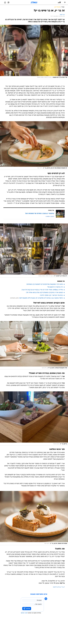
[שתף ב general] (5, 2)
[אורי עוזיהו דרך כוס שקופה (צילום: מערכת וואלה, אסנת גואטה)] (34, 52)
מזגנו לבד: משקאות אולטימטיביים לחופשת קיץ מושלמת (44, 284)
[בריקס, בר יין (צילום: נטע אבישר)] (34, 418)
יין (64, 587)
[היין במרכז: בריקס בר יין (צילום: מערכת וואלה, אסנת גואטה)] (34, 250)
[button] (59, 2)
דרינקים (55, 587)
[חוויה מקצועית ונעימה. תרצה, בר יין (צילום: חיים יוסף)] (34, 345)
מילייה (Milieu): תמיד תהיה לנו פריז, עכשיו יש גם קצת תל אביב (42, 290)
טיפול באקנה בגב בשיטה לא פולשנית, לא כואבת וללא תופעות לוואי (41, 298)
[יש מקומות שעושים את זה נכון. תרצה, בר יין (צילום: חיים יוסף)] (34, 145)
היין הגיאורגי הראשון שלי (55, 287)
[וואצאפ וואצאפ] (8, 2)
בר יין (62, 587)
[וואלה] (34, 2)
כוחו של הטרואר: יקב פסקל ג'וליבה (51, 295)
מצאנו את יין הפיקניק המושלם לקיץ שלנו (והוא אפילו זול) (44, 292)
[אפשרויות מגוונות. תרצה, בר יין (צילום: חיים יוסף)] (34, 518)
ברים (59, 587)
